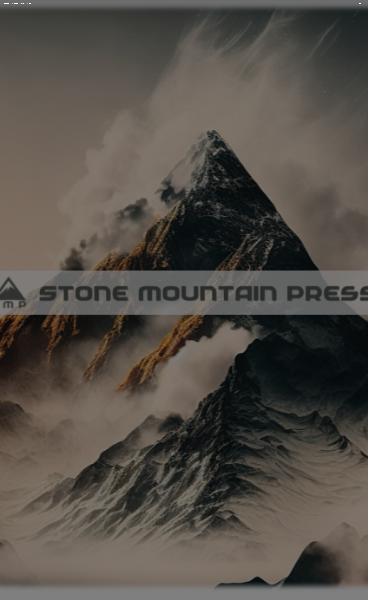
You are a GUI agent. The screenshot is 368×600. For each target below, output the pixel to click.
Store (6, 4)
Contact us (26, 4)
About (15, 4)
